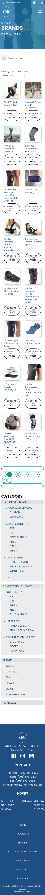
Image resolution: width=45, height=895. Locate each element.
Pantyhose (17, 650)
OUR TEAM (22, 860)
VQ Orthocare (15, 694)
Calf (13, 546)
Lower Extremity (17, 523)
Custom (15, 512)
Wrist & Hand (18, 571)
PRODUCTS (22, 833)
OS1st (9, 689)
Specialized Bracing (19, 508)
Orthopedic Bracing (16, 502)
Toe (12, 528)
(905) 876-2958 (25, 780)
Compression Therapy (17, 586)
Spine (9, 578)
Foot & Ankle (18, 537)
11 (9, 480)
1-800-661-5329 (13, 2)
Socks (14, 646)
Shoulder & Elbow (22, 630)
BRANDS (23, 842)
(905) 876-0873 (27, 777)
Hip (12, 532)
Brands (7, 660)
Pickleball (9, 702)
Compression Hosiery (20, 637)
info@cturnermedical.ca (26, 784)
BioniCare (16, 517)
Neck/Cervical (20, 562)
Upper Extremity (16, 557)
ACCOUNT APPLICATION (22, 851)
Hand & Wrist (18, 626)
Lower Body (14, 592)
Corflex (11, 671)
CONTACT (22, 869)
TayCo (10, 666)
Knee (13, 541)
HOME (22, 824)
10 (4, 480)
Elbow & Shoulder (22, 566)
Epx (8, 677)
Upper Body (13, 621)
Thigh (13, 550)
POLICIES (22, 878)
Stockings (17, 641)
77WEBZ (27, 892)
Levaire (10, 683)
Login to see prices (11, 115)
